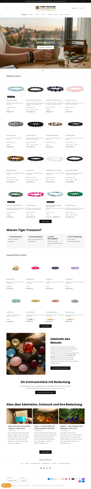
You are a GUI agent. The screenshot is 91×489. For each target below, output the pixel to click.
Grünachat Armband (70, 205)
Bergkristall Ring (10, 279)
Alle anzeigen (45, 221)
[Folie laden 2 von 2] (45, 70)
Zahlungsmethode (36, 463)
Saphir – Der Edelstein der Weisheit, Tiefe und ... (71, 427)
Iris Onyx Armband (10, 135)
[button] (8, 8)
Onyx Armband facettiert (71, 170)
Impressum (56, 485)
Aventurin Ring (10, 312)
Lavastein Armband (70, 135)
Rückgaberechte (46, 463)
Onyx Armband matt (31, 135)
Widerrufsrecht (46, 485)
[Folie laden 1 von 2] (43, 70)
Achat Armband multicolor (52, 135)
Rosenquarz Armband (70, 100)
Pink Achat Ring (30, 279)
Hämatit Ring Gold (30, 312)
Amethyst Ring (69, 279)
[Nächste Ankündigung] (84, 1)
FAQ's (22, 463)
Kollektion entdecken (45, 47)
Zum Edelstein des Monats (60, 368)
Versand (27, 463)
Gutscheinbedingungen (64, 463)
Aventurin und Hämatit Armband (14, 205)
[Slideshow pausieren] (51, 70)
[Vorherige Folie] (39, 70)
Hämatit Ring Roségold (51, 312)
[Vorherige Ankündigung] (6, 1)
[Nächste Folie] (48, 70)
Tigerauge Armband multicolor (34, 100)
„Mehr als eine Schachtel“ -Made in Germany (19, 427)
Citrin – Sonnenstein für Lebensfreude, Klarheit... (44, 427)
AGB (51, 485)
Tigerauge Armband (11, 170)
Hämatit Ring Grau (70, 312)
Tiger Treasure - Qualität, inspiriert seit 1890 (20, 485)
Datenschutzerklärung (36, 485)
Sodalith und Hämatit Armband (53, 100)
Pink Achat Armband (31, 205)
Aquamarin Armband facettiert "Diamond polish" (53, 206)
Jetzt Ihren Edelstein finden (45, 392)
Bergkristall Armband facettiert (53, 170)
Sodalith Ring (49, 279)
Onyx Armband (29, 170)
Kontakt (54, 463)
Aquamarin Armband (11, 100)
